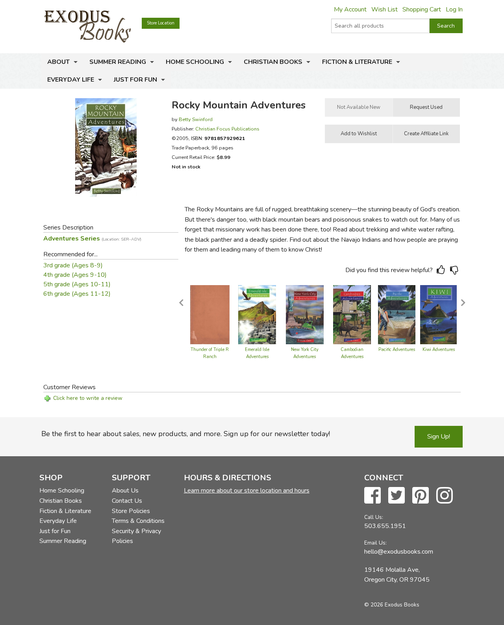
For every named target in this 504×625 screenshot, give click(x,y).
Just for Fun (135, 79)
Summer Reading (117, 62)
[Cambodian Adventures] (352, 314)
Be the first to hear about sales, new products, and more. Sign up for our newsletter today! (185, 433)
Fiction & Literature (357, 62)
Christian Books (273, 62)
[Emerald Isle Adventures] (257, 314)
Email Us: (375, 543)
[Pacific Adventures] (396, 314)
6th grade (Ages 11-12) (77, 293)
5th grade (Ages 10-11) (77, 284)
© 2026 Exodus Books (391, 604)
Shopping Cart (421, 9)
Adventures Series (92, 238)
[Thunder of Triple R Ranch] (210, 314)
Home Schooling (195, 62)
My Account (350, 9)
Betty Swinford (196, 119)
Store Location (160, 23)
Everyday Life (70, 79)
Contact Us (127, 500)
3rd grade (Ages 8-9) (73, 265)
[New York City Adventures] (305, 314)
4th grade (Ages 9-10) (75, 275)
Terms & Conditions (138, 521)
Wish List (384, 9)
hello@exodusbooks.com (398, 551)
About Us (125, 490)
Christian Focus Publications (227, 128)
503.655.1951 (385, 526)
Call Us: (373, 517)
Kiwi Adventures (438, 350)
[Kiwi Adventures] (438, 314)
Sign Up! (438, 436)
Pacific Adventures (396, 350)
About (58, 62)
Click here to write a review (87, 398)
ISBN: (218, 138)
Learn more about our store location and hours (246, 490)
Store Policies (131, 511)
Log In (454, 9)
